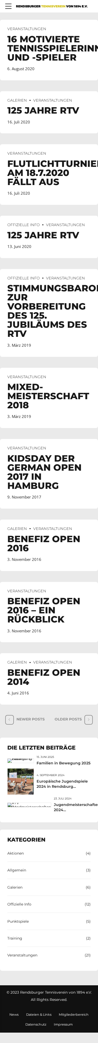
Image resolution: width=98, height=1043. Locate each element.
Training (14, 938)
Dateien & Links (38, 1014)
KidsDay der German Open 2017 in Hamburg (44, 472)
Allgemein (16, 870)
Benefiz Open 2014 (43, 677)
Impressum (63, 1024)
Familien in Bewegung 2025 (63, 763)
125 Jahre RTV (43, 110)
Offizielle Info (23, 224)
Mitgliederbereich (74, 1014)
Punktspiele (18, 921)
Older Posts (68, 719)
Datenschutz (35, 1024)
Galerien (17, 100)
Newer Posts (30, 719)
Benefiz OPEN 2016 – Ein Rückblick (43, 610)
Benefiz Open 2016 (43, 543)
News (14, 1014)
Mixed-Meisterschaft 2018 (48, 396)
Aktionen (15, 853)
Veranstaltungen (26, 29)
